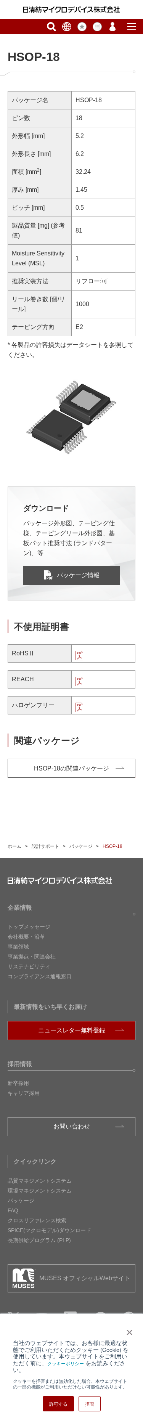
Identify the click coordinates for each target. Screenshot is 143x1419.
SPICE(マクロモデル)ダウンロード (49, 1230)
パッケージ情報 (78, 575)
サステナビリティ (29, 966)
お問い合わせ (71, 1126)
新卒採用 (18, 1083)
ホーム (14, 846)
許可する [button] (58, 1403)
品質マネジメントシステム (40, 1181)
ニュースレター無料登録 (71, 1030)
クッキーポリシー (65, 1363)
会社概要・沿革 (26, 937)
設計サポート (45, 846)
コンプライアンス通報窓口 (40, 976)
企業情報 (20, 907)
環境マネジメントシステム (40, 1191)
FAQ (13, 1210)
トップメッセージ (29, 927)
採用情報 (20, 1064)
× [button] (128, 1329)
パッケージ (80, 846)
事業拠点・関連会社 (32, 956)
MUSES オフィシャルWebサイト (84, 1278)
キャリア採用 (24, 1093)
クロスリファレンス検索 (37, 1220)
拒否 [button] (89, 1403)
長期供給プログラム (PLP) (39, 1240)
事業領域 (18, 947)
